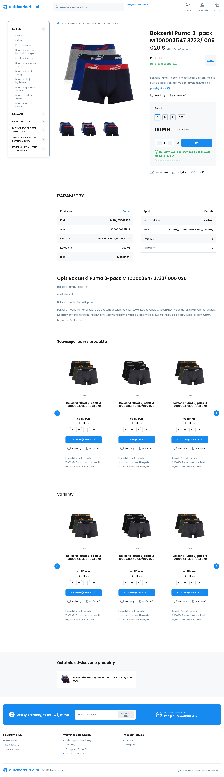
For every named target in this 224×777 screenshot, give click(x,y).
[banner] (24, 6)
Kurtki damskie (23, 45)
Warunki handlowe (75, 753)
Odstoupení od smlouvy (78, 740)
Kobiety (16, 28)
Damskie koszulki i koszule (24, 105)
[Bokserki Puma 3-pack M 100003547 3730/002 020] (136, 373)
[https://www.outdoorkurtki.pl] (58, 23)
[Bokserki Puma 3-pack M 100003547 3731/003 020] (83, 373)
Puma (210, 60)
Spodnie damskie (24, 58)
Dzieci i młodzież (22, 121)
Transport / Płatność (76, 749)
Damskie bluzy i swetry (23, 73)
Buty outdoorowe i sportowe (24, 130)
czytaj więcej (159, 88)
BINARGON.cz (214, 770)
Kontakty (70, 744)
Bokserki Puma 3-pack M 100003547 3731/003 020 (83, 404)
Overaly (19, 35)
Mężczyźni (18, 113)
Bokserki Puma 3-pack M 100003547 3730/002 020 (136, 404)
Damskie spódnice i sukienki (25, 89)
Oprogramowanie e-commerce (190, 770)
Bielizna (19, 40)
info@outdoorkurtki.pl (138, 4)
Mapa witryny (58, 770)
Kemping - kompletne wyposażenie (24, 149)
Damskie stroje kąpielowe (23, 81)
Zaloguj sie (126, 714)
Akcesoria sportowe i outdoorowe (24, 139)
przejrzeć (130, 744)
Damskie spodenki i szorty (25, 65)
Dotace (130, 740)
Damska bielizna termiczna (24, 97)
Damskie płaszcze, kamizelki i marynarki (26, 52)
